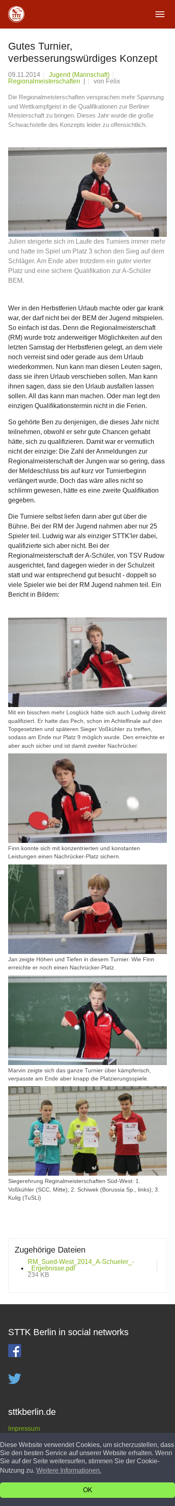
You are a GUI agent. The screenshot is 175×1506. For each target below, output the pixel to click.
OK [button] (87, 1489)
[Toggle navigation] (160, 14)
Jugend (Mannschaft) (79, 74)
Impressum (24, 1428)
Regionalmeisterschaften (45, 81)
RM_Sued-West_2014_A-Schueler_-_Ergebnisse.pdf (81, 1265)
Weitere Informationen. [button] (68, 1470)
